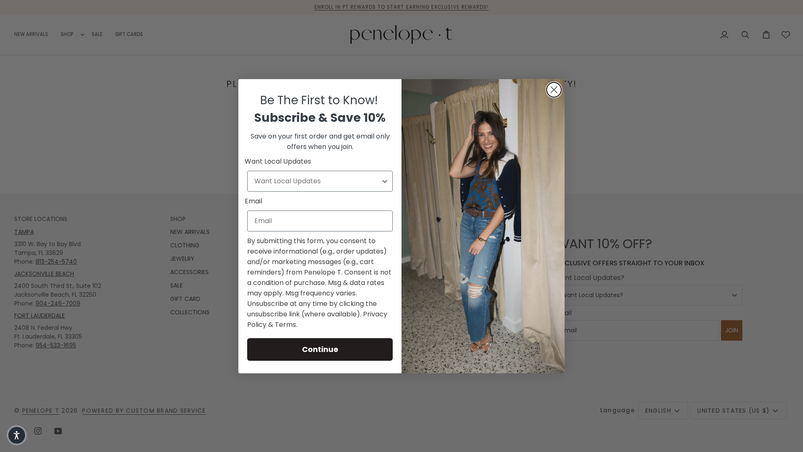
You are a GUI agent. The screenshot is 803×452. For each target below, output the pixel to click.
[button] (17, 435)
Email (253, 201)
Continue (320, 349)
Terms (285, 324)
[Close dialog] (554, 89)
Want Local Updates (278, 161)
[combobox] (317, 181)
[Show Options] (385, 181)
